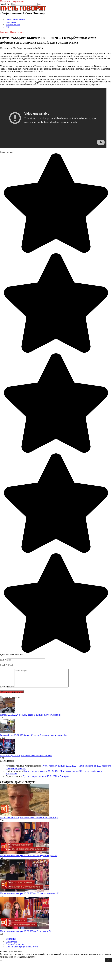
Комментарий (7, 686)
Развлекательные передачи (15, 19)
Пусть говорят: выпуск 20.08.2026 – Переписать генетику (29, 817)
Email (3, 665)
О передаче (11, 941)
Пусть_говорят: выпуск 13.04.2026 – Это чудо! (46, 776)
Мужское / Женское (13, 25)
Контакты (11, 939)
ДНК (7, 27)
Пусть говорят (11, 22)
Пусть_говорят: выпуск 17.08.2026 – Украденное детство (28, 855)
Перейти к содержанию (11, 1)
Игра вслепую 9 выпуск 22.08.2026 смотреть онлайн (26, 755)
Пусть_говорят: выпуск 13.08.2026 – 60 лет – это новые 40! (29, 893)
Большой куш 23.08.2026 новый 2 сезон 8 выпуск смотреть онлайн (33, 735)
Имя (3, 659)
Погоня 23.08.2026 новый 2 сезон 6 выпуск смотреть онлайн (30, 715)
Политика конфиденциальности (22, 946)
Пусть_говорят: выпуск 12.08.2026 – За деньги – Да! (26, 931)
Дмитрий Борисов (15, 944)
